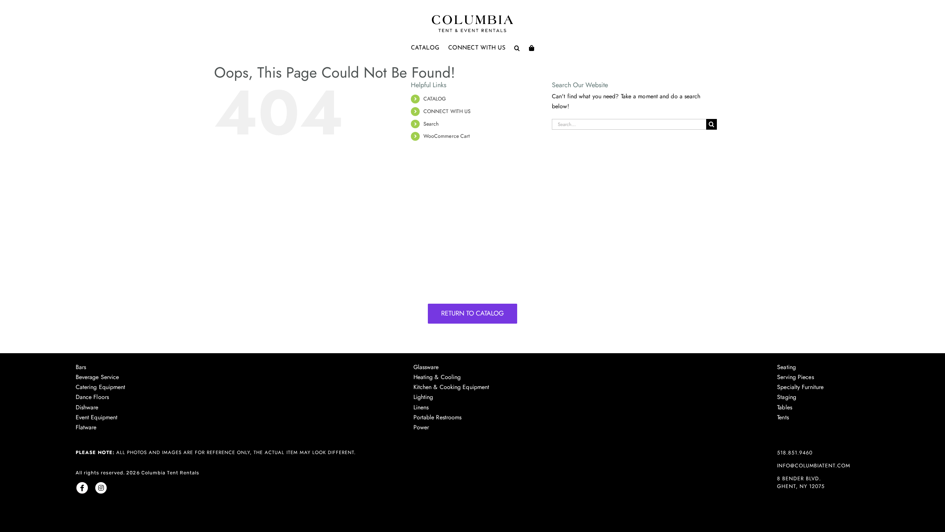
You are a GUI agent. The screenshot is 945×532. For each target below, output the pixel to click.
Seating (786, 367)
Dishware (87, 407)
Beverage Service (97, 377)
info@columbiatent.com (813, 465)
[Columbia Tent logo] (472, 17)
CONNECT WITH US (447, 111)
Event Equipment (97, 417)
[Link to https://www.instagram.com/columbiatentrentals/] (100, 487)
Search (431, 123)
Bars (81, 367)
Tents (783, 417)
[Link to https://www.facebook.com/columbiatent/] (82, 487)
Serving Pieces (795, 377)
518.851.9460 (794, 452)
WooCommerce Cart (446, 136)
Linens (421, 407)
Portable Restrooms (437, 417)
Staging (786, 397)
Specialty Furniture (800, 387)
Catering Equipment (101, 387)
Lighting (423, 397)
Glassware (426, 367)
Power (421, 427)
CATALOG (434, 98)
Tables (784, 407)
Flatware (86, 427)
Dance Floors (92, 397)
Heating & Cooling (437, 377)
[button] (517, 48)
